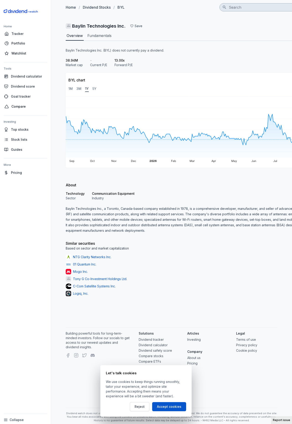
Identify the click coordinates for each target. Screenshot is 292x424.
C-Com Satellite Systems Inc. (94, 286)
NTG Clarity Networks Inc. (92, 257)
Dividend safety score (155, 350)
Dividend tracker (151, 339)
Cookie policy (246, 350)
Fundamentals (99, 35)
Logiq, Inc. (80, 293)
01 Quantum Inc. (84, 264)
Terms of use (246, 339)
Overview (75, 35)
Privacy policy (246, 345)
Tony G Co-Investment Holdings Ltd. (100, 279)
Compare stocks (151, 356)
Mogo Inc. (80, 271)
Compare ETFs (150, 361)
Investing (194, 339)
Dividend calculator (153, 345)
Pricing (192, 363)
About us (194, 358)
